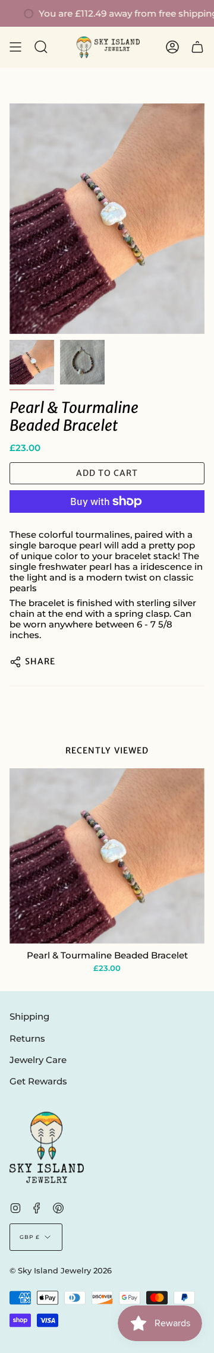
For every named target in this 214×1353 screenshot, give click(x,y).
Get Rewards (38, 1081)
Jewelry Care (38, 1060)
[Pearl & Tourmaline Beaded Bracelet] (107, 856)
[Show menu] (15, 47)
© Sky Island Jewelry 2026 (61, 1270)
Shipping (29, 1016)
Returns (27, 1038)
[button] (41, 47)
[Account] (172, 47)
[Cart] (197, 47)
